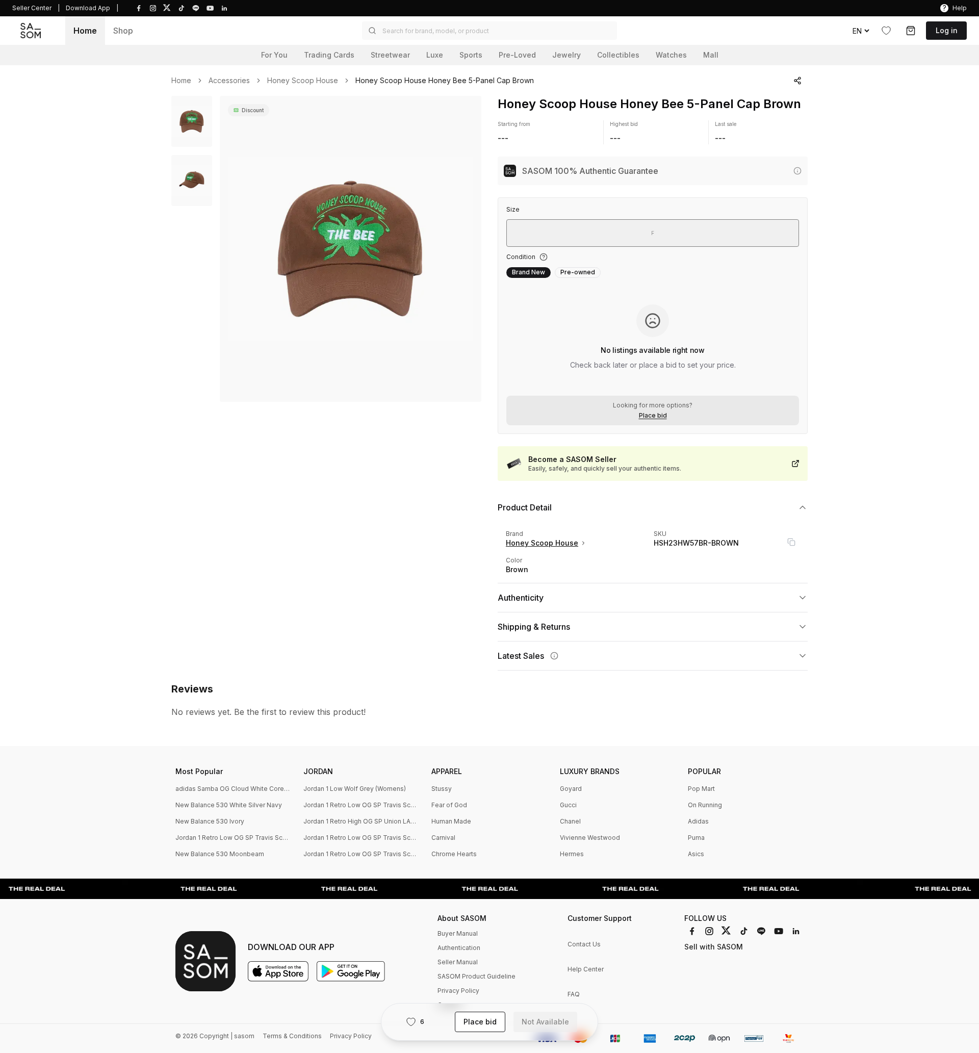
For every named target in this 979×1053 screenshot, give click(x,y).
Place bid (653, 415)
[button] (489, 30)
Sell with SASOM (713, 946)
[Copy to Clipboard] (791, 542)
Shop (123, 30)
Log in (947, 30)
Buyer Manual (457, 933)
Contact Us (584, 944)
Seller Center (31, 8)
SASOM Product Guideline (476, 976)
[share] (797, 80)
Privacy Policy (458, 990)
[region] (350, 249)
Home (85, 30)
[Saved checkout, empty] (910, 30)
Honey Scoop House (302, 80)
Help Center (586, 969)
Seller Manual (457, 962)
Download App (88, 8)
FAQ (574, 994)
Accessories (229, 80)
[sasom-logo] (30, 31)
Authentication (458, 948)
